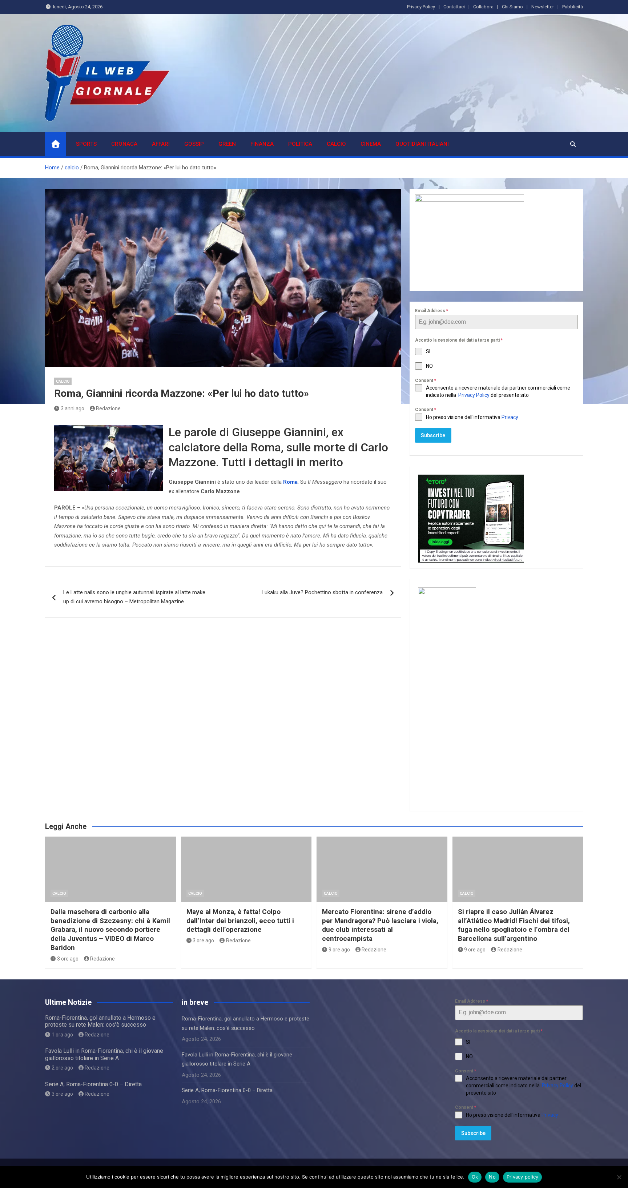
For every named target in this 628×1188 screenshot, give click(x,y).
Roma (290, 482)
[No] (619, 1177)
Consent (425, 380)
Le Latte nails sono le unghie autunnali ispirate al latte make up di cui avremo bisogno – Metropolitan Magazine (134, 597)
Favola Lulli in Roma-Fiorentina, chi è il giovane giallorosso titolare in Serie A (104, 1054)
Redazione (108, 408)
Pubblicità (572, 6)
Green (227, 144)
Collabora (483, 6)
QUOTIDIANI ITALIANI (422, 144)
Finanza (262, 144)
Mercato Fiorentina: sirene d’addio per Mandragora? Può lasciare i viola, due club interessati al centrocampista (380, 925)
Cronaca (124, 144)
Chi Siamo (512, 6)
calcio (336, 144)
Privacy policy (523, 1177)
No (492, 1177)
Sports (86, 144)
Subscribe (433, 435)
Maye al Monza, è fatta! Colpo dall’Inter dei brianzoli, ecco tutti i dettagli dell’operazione (240, 920)
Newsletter (542, 6)
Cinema (371, 144)
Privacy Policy (421, 6)
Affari (161, 144)
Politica (300, 144)
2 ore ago (62, 1068)
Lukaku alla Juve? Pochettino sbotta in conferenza (322, 592)
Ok (475, 1177)
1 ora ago (62, 1035)
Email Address (431, 310)
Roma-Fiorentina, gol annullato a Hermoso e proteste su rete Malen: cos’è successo (100, 1021)
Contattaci (454, 6)
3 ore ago (67, 959)
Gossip (194, 144)
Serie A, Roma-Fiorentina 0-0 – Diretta (93, 1084)
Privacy (510, 417)
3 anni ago (72, 408)
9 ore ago (339, 950)
